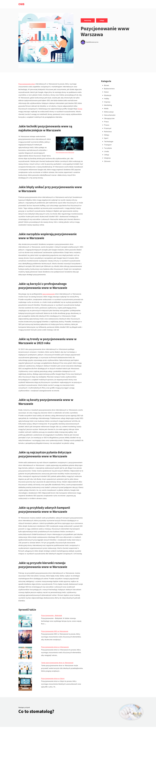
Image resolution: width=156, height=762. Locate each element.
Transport (107, 145)
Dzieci (106, 92)
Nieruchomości (109, 115)
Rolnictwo (108, 132)
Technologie (108, 141)
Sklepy (106, 135)
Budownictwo (109, 89)
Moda (106, 108)
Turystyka (108, 148)
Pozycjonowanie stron (26, 84)
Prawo (106, 125)
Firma (80, 109)
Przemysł (107, 128)
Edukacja (107, 95)
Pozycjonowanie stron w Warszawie (55, 647)
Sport (106, 138)
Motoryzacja (109, 112)
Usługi (102, 20)
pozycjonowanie (48, 294)
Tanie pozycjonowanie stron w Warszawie (57, 663)
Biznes (106, 85)
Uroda (106, 151)
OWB (21, 4)
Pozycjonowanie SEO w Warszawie (54, 631)
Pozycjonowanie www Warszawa (65, 152)
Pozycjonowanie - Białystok (51, 615)
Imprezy (107, 102)
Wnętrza (107, 158)
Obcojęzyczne (109, 118)
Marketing (87, 20)
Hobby (106, 98)
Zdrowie (107, 161)
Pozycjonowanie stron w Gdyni (52, 678)
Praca (106, 122)
